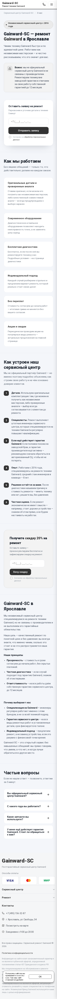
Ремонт (6, 897)
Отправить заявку (28, 130)
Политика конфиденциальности (17, 953)
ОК (40, 977)
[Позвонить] (44, 4)
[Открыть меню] (51, 4)
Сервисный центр (12, 889)
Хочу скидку (20, 572)
